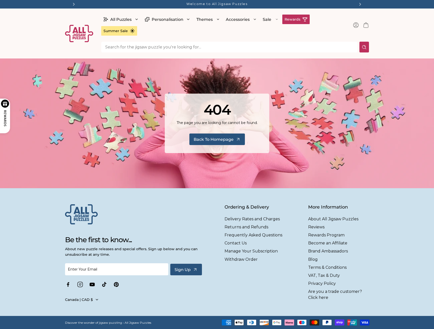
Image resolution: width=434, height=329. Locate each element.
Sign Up (183, 269)
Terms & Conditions (327, 267)
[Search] (364, 47)
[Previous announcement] (73, 4)
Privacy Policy (322, 283)
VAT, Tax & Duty (324, 275)
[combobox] (229, 47)
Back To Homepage (214, 139)
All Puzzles (121, 19)
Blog (313, 259)
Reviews (316, 227)
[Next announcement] (360, 4)
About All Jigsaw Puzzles (333, 219)
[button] (120, 19)
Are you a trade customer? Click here (335, 294)
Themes (204, 19)
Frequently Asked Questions (253, 235)
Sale (267, 19)
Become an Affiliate (327, 243)
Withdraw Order (241, 259)
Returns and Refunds (246, 227)
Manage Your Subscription (251, 251)
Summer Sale (115, 31)
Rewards (292, 19)
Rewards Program (326, 235)
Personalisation (167, 19)
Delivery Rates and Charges (252, 219)
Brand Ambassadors (328, 251)
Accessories (238, 19)
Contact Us (236, 243)
